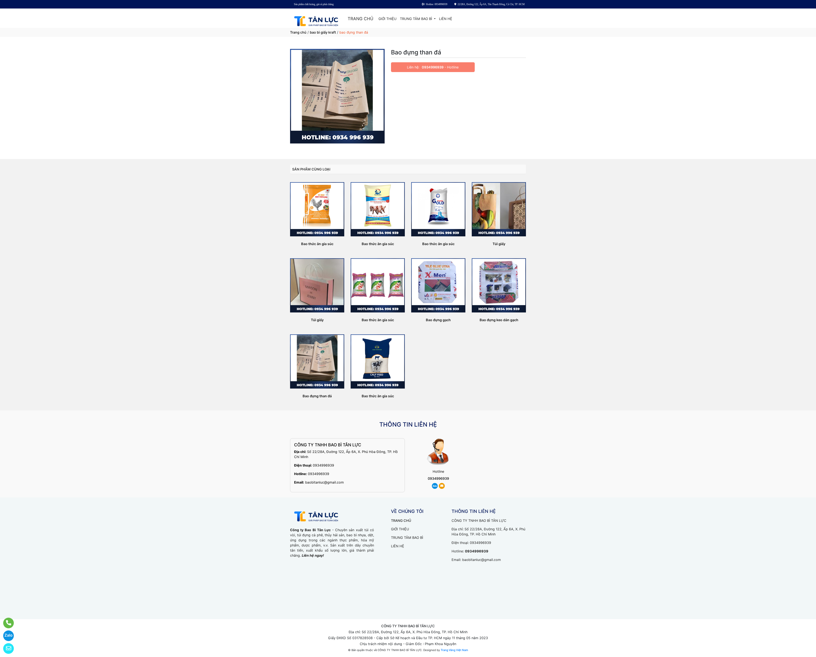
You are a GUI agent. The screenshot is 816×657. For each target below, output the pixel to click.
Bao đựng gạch (438, 320)
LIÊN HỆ (445, 19)
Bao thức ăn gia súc (317, 244)
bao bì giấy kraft (323, 32)
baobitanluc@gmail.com (324, 482)
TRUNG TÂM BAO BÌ (416, 19)
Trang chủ (298, 32)
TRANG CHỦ (360, 18)
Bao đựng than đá (317, 396)
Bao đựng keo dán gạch (499, 320)
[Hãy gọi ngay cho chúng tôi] (6, 622)
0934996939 (432, 67)
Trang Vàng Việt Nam (454, 650)
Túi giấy (499, 244)
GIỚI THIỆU (387, 19)
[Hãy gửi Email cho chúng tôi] (6, 648)
